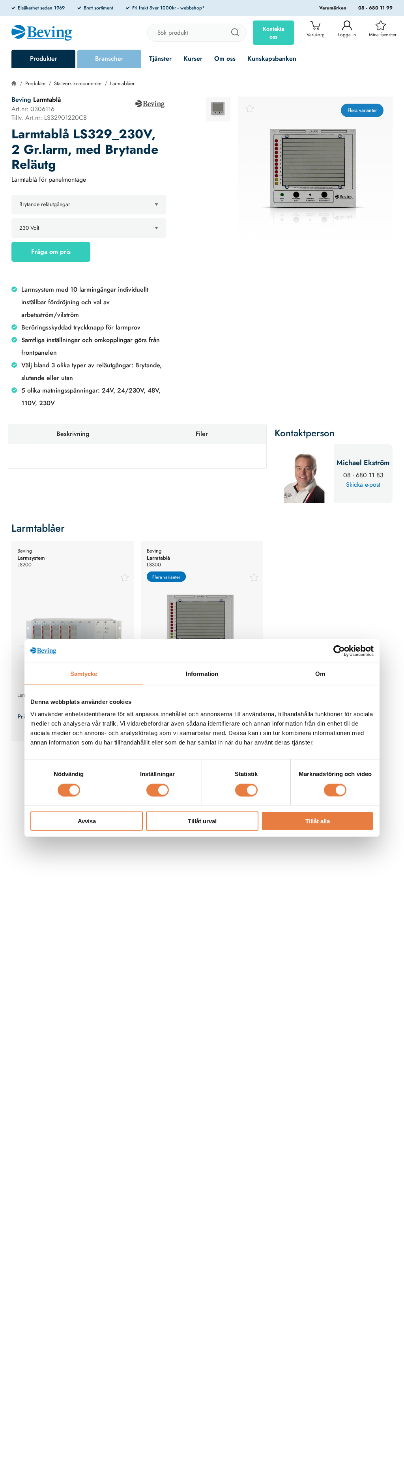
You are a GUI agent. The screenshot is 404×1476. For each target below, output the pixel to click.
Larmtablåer (122, 83)
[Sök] (235, 33)
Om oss (225, 58)
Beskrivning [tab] (72, 433)
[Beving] (41, 34)
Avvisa (87, 821)
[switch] (157, 790)
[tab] (218, 109)
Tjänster (160, 58)
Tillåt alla (317, 821)
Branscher (109, 58)
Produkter (43, 58)
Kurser (192, 58)
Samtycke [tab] (83, 673)
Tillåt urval (202, 821)
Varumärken (332, 7)
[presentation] (218, 109)
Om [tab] (320, 673)
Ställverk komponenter (78, 83)
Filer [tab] (202, 433)
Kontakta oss (273, 33)
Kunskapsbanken (271, 58)
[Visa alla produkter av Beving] (150, 104)
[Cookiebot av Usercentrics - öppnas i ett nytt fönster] (339, 651)
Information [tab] (202, 673)
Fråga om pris (51, 251)
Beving (21, 99)
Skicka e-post (363, 484)
